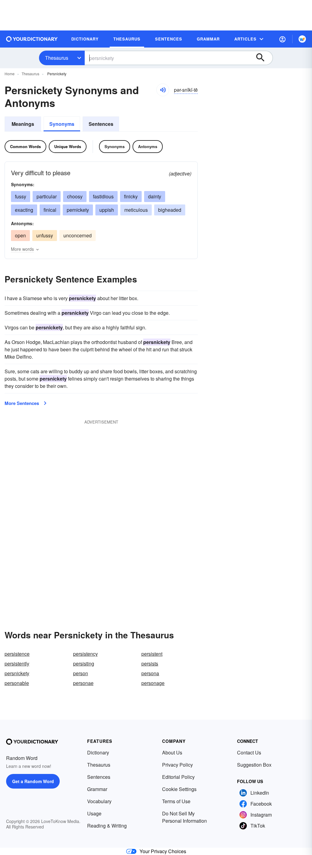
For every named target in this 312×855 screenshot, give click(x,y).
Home (10, 73)
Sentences (101, 123)
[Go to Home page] (32, 39)
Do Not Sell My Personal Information (184, 817)
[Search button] (263, 58)
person (80, 673)
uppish (106, 209)
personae (83, 682)
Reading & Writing (107, 825)
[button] (282, 39)
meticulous (136, 209)
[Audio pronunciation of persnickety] (162, 89)
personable (17, 682)
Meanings (23, 123)
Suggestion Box (254, 764)
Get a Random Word (33, 781)
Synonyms (61, 123)
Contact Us (249, 752)
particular (47, 196)
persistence (17, 653)
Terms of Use (176, 801)
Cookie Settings (179, 789)
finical (50, 209)
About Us (172, 752)
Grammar (97, 789)
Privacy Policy (177, 764)
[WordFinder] (302, 39)
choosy (75, 196)
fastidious (103, 196)
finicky (131, 196)
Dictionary (98, 752)
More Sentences (22, 403)
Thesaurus (56, 57)
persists (149, 663)
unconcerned (77, 235)
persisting (83, 663)
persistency (85, 653)
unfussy (44, 235)
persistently (17, 663)
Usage (94, 813)
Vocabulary (99, 801)
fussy (20, 196)
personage (153, 682)
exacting (24, 209)
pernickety (78, 209)
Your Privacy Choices (163, 851)
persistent (151, 653)
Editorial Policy (178, 776)
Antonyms (147, 146)
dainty (154, 196)
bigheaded (169, 209)
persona (150, 673)
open (20, 235)
